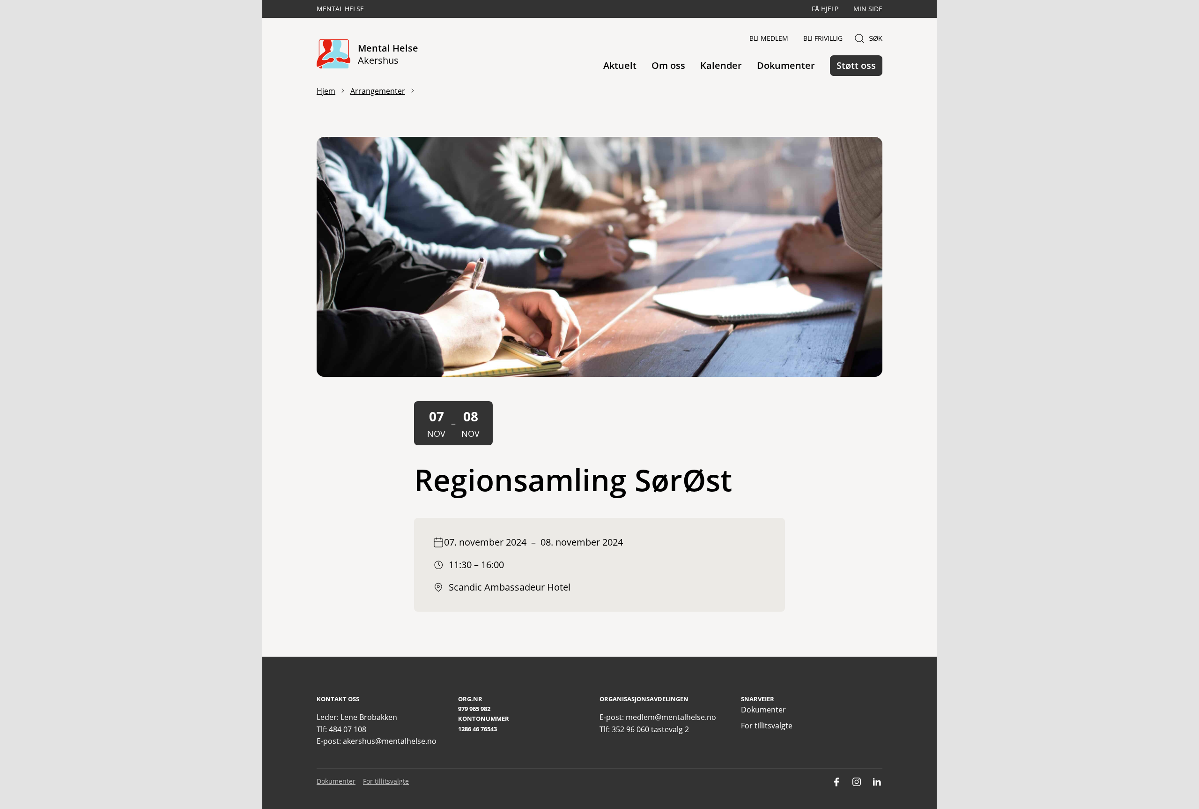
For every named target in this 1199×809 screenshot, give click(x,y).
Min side (867, 8)
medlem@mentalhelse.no (671, 717)
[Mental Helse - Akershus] (333, 54)
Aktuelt (620, 65)
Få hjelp (825, 8)
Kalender (721, 65)
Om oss (668, 65)
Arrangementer (377, 91)
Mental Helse (340, 8)
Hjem (326, 91)
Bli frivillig (823, 38)
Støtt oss (856, 65)
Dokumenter (786, 65)
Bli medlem (768, 38)
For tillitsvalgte (766, 725)
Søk (875, 38)
